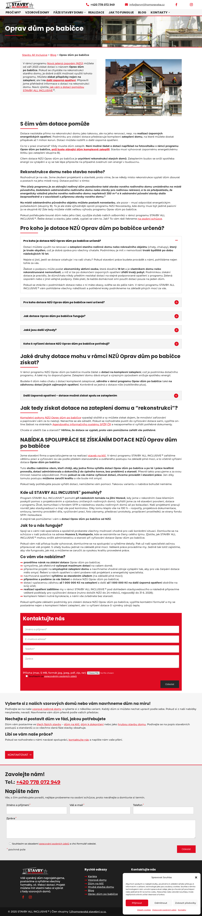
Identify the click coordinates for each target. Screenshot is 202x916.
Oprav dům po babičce (103, 894)
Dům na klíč (96, 883)
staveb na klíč (97, 455)
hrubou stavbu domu (132, 724)
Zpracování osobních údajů (164, 910)
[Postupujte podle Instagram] (30, 897)
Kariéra (92, 876)
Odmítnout (161, 903)
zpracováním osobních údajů (60, 676)
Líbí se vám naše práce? (29, 734)
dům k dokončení (92, 724)
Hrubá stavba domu (101, 886)
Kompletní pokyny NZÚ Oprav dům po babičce (50, 417)
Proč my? (13, 12)
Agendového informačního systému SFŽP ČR (81, 424)
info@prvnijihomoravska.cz (147, 4)
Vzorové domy (37, 12)
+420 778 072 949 (38, 782)
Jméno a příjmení (18, 805)
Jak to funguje (121, 12)
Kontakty (182, 910)
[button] (196, 877)
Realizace (96, 12)
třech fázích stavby (49, 724)
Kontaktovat (18, 754)
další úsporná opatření (61, 80)
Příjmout (137, 903)
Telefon (138, 805)
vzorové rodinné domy (47, 709)
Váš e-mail (77, 805)
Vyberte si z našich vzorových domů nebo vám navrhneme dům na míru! (78, 703)
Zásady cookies (144, 910)
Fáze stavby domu (68, 12)
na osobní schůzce (150, 218)
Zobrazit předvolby (185, 903)
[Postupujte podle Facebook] (23, 897)
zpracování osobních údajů (54, 843)
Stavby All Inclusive (34, 54)
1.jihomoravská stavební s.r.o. (87, 911)
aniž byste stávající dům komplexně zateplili (80, 149)
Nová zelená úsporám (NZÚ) (65, 63)
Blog (142, 12)
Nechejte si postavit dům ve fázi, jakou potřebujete (55, 719)
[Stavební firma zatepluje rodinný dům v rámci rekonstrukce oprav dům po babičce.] (143, 115)
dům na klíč (71, 724)
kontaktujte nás (79, 739)
